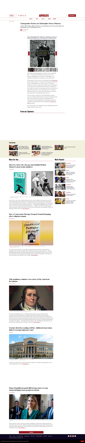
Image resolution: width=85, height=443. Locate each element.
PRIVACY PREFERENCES (39, 436)
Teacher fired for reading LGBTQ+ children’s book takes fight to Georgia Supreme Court (30, 329)
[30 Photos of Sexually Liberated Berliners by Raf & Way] (13, 153)
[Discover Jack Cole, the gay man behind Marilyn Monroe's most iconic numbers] (31, 183)
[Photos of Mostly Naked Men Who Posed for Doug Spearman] (60, 165)
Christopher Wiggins (12, 392)
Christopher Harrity (26, 29)
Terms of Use (26, 441)
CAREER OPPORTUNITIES (20, 436)
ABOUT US (14, 436)
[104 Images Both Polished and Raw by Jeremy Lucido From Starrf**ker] (60, 186)
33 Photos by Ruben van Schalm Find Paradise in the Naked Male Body (47, 147)
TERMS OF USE (45, 436)
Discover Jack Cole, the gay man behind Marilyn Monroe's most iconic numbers (27, 166)
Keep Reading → (26, 208)
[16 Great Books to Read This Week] (59, 147)
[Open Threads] (23, 15)
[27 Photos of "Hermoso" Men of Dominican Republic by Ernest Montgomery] (36, 153)
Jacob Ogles (11, 332)
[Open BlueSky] (21, 15)
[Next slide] (56, 53)
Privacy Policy (19, 441)
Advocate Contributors (12, 283)
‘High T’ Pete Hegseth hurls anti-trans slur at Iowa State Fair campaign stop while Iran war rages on (70, 175)
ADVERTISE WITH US (26, 436)
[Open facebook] (19, 15)
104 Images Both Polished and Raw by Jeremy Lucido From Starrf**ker (70, 188)
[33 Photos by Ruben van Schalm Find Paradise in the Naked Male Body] (36, 147)
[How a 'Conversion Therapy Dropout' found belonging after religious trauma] (31, 232)
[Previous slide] (28, 53)
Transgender (54, 80)
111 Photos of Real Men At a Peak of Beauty (71, 195)
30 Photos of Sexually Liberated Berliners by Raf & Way (24, 153)
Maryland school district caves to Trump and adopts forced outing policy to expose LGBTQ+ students (71, 182)
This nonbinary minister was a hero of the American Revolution (29, 280)
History (49, 18)
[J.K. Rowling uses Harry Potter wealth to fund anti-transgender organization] (13, 147)
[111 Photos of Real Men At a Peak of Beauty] (60, 193)
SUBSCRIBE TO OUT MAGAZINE (12, 15)
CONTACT (10, 436)
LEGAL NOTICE (50, 436)
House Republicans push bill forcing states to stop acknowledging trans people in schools (28, 389)
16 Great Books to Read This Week (69, 147)
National (67, 170)
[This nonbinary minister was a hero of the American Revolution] (31, 297)
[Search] (67, 15)
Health (43, 18)
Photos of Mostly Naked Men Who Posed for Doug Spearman (71, 166)
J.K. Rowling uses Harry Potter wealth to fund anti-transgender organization (24, 147)
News (37, 18)
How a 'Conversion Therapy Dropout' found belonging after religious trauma (30, 215)
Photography (68, 163)
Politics (30, 18)
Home (10, 21)
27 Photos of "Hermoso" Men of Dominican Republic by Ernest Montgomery (47, 153)
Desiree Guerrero (12, 169)
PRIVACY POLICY (33, 436)
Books (13, 21)
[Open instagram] (25, 15)
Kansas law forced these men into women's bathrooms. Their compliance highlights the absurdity (71, 203)
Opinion (54, 18)
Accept (82, 441)
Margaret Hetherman (12, 218)
